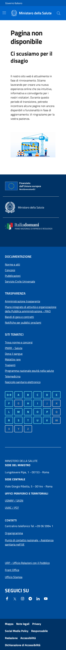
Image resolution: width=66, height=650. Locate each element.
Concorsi (10, 270)
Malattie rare (13, 359)
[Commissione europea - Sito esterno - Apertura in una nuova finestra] (23, 186)
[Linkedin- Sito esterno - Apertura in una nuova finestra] (38, 598)
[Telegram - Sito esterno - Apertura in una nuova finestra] (30, 598)
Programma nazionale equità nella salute (29, 371)
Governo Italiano (13, 3)
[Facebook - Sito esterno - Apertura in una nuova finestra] (7, 598)
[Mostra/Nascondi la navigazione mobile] (4, 13)
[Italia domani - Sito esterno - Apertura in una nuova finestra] (31, 226)
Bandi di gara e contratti (19, 317)
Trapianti (10, 365)
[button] (58, 13)
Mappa (9, 624)
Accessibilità (28, 638)
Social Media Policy (16, 631)
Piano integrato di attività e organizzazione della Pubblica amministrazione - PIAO (30, 309)
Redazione (11, 638)
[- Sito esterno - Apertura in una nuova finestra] (46, 598)
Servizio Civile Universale (20, 281)
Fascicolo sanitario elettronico (22, 382)
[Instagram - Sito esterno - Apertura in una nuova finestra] (22, 598)
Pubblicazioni (13, 276)
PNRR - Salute (13, 348)
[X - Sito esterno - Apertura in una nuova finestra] (15, 599)
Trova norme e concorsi (19, 342)
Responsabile (39, 631)
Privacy (36, 624)
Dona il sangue (14, 354)
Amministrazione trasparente (22, 301)
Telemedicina (12, 376)
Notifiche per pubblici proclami (23, 322)
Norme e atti (12, 264)
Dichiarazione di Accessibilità (22, 645)
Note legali (22, 624)
